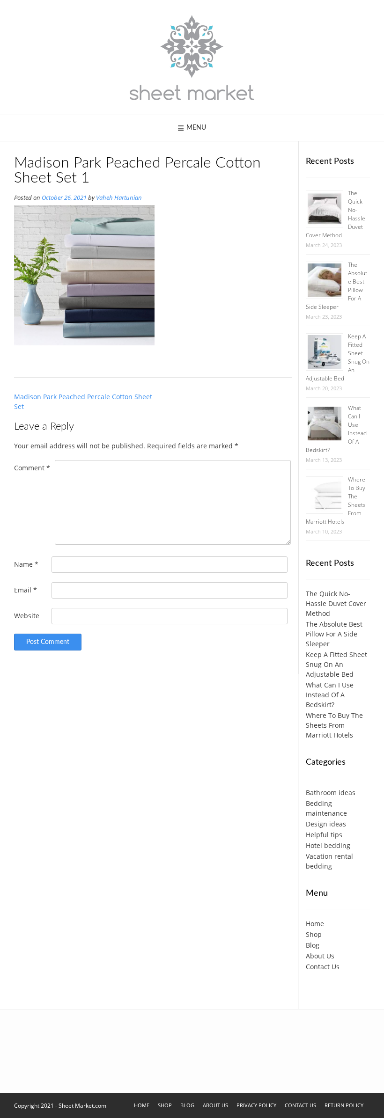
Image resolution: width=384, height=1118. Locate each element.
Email (25, 589)
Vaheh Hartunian (119, 198)
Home (315, 923)
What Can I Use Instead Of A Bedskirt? (330, 694)
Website (26, 615)
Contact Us (323, 966)
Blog (312, 945)
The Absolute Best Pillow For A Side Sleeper (334, 634)
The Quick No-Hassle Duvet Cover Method (336, 603)
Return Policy (344, 1105)
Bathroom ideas (330, 792)
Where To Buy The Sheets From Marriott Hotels (334, 725)
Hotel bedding (328, 845)
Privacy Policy (256, 1105)
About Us (320, 955)
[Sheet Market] (192, 57)
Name (26, 564)
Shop (314, 934)
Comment (32, 467)
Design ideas (326, 823)
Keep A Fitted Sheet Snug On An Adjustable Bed (336, 664)
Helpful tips (324, 834)
